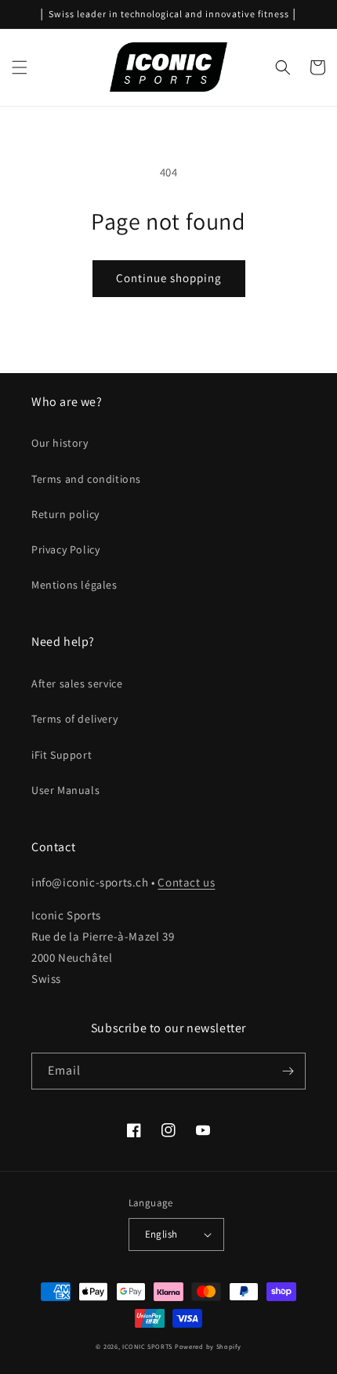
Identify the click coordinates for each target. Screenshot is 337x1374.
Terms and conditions (86, 479)
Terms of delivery (74, 719)
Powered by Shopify (208, 1346)
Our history (60, 443)
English (161, 1234)
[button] (19, 67)
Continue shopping (169, 277)
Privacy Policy (65, 549)
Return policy (65, 514)
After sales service (76, 683)
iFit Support (61, 755)
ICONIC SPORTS (147, 1346)
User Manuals (65, 790)
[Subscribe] (287, 1071)
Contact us (186, 882)
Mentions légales (74, 585)
